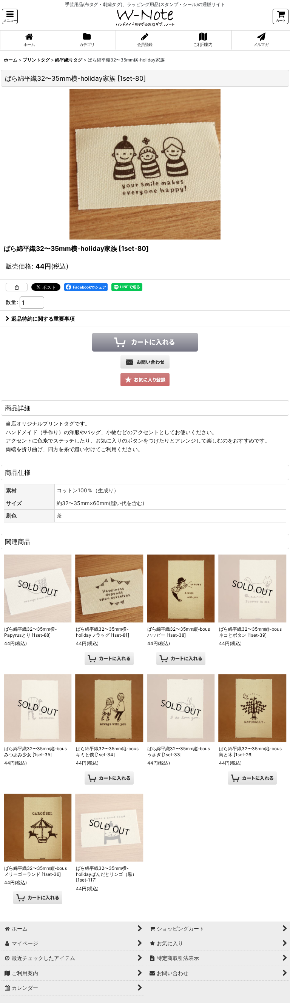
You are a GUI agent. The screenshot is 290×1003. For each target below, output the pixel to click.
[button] (10, 16)
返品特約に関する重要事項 (43, 318)
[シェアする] (17, 287)
